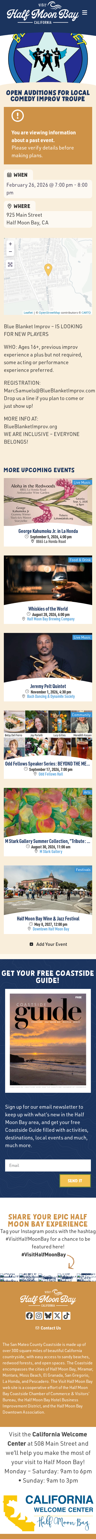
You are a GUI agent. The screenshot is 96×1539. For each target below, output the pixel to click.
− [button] (10, 251)
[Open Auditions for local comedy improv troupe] (48, 270)
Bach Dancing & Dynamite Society (51, 696)
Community (81, 714)
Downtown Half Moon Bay (51, 929)
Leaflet (28, 312)
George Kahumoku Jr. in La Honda (48, 531)
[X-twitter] (57, 1316)
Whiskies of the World (48, 608)
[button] (84, 12)
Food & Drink (80, 560)
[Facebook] (30, 1316)
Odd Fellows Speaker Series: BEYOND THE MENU (48, 763)
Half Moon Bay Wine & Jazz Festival (48, 918)
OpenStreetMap (49, 312)
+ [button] (10, 244)
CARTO (86, 312)
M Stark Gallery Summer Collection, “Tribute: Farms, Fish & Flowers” (48, 841)
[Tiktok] (66, 1316)
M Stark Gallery (51, 851)
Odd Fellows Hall (51, 774)
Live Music (82, 482)
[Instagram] (39, 1316)
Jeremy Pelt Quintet (48, 686)
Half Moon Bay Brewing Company (50, 619)
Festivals (83, 869)
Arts (87, 792)
